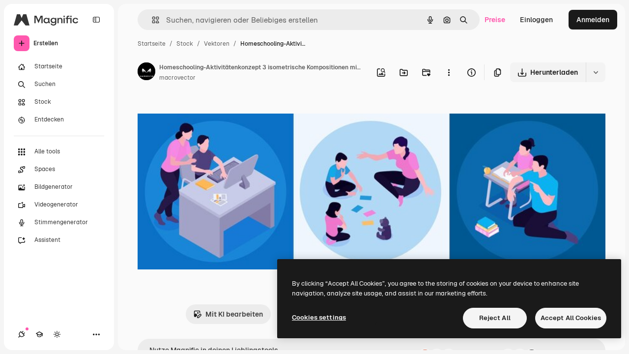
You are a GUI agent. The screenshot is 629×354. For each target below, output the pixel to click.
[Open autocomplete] (151, 20)
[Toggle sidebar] (96, 20)
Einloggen (536, 19)
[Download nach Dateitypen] (595, 72)
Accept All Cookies (571, 318)
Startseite (152, 44)
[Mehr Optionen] (448, 72)
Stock (184, 44)
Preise (495, 19)
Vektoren (216, 44)
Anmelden (592, 19)
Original (200, 112)
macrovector (177, 78)
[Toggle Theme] (57, 334)
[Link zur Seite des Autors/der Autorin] (146, 72)
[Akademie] (39, 334)
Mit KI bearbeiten (234, 314)
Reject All (495, 318)
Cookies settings (319, 317)
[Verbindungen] (21, 334)
